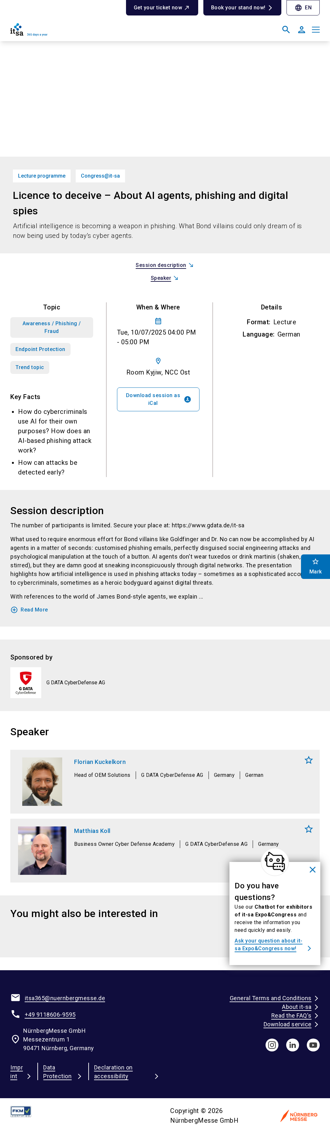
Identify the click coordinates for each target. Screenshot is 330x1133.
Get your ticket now (158, 8)
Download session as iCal (159, 399)
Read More (29, 610)
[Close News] (275, 862)
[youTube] (313, 1045)
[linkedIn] (292, 1045)
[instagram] (272, 1045)
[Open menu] (316, 30)
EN (303, 8)
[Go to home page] (85, 32)
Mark (309, 760)
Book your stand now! (238, 8)
